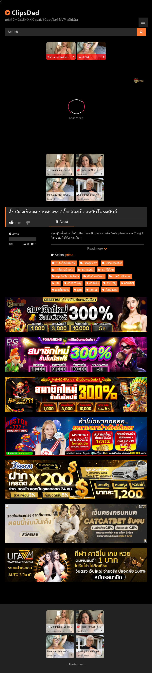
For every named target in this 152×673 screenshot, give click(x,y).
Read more (95, 248)
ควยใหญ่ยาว (62, 289)
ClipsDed (24, 12)
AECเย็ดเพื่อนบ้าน (65, 262)
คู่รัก (79, 289)
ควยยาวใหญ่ (74, 283)
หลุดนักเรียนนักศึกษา (67, 276)
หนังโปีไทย (108, 269)
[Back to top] (139, 662)
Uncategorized (114, 262)
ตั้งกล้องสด (111, 289)
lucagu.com (90, 262)
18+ (57, 283)
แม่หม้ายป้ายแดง (122, 276)
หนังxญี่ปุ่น (87, 269)
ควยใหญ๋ (129, 283)
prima (69, 255)
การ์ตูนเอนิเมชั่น (64, 269)
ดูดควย (94, 289)
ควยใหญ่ (111, 283)
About (63, 221)
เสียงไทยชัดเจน (95, 276)
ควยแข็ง (94, 283)
